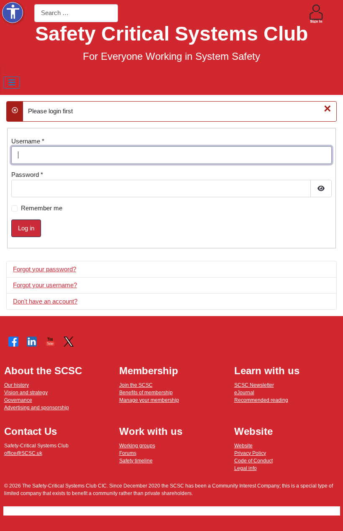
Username (27, 141)
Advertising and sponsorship (36, 408)
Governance (18, 400)
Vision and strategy (26, 393)
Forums (127, 453)
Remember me (41, 208)
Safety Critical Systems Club (171, 34)
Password (27, 174)
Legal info (245, 468)
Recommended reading (261, 400)
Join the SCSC (136, 385)
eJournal (244, 393)
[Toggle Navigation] (11, 83)
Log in (26, 228)
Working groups (137, 446)
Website (243, 446)
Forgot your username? (45, 284)
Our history (16, 385)
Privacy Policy (250, 453)
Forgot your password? (44, 269)
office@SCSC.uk (23, 453)
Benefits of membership (146, 393)
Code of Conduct (253, 461)
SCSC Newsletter (254, 385)
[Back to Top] (329, 516)
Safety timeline (136, 461)
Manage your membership (149, 400)
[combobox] (76, 13)
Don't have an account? (45, 301)
